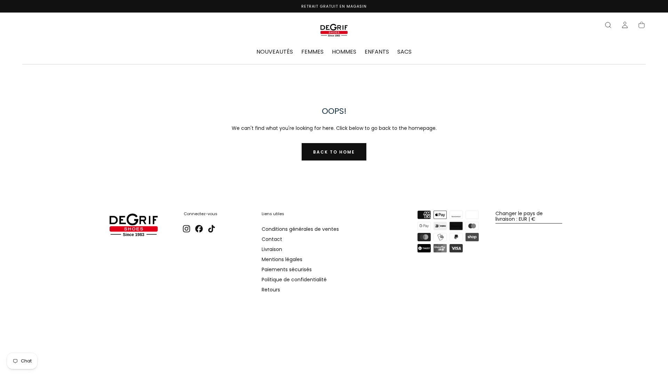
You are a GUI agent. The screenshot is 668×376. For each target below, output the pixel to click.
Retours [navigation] (271, 290)
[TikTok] (211, 228)
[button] (608, 25)
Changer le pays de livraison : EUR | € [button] (519, 216)
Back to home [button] (334, 152)
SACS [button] (404, 52)
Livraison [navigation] (272, 249)
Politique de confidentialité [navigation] (294, 279)
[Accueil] (334, 31)
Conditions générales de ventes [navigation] (300, 229)
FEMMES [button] (312, 52)
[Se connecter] (625, 25)
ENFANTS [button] (377, 52)
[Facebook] (199, 228)
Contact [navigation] (272, 239)
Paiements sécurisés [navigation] (287, 269)
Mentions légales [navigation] (282, 259)
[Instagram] (186, 228)
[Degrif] (133, 226)
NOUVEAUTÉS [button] (274, 52)
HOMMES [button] (344, 52)
